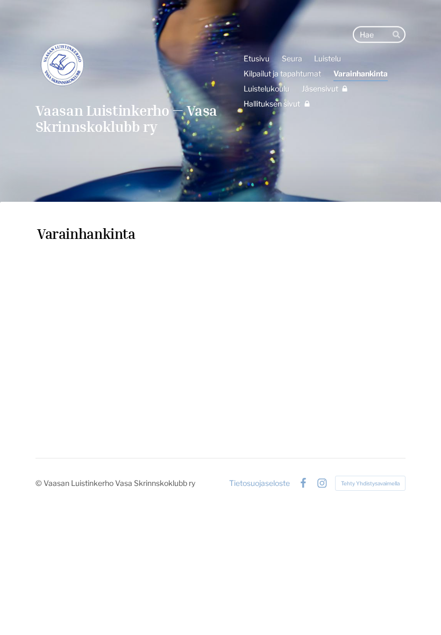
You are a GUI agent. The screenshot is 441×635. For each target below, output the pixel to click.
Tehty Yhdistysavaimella (370, 483)
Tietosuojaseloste (259, 483)
